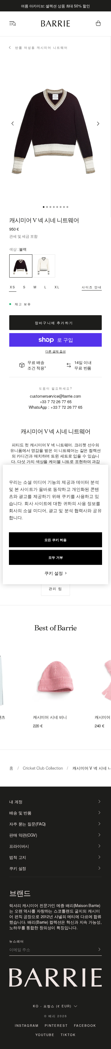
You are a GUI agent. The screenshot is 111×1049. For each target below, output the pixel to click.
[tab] (43, 207)
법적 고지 (17, 857)
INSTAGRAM (27, 1025)
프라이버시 (19, 846)
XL (57, 287)
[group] (55, 677)
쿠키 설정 (17, 868)
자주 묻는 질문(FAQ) (27, 824)
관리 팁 (56, 588)
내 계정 (15, 802)
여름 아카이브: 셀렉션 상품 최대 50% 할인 (55, 5)
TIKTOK (68, 1035)
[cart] (98, 24)
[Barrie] (55, 25)
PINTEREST (56, 1025)
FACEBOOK (85, 1025)
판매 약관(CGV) (23, 835)
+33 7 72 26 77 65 (56, 401)
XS (12, 287)
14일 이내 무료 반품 (83, 365)
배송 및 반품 (20, 813)
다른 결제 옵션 (55, 351)
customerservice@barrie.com (55, 396)
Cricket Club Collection (43, 768)
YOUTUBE (45, 1035)
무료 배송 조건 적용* (36, 365)
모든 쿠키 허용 (55, 540)
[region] (55, 524)
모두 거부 (55, 557)
